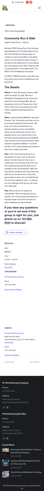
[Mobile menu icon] (39, 8)
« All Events (10, 25)
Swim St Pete (10, 362)
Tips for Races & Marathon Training (26, 472)
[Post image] (5, 451)
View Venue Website (12, 355)
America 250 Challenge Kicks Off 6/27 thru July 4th (25, 462)
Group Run (8, 267)
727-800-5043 (19, 2)
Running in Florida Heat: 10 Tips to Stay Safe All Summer (26, 451)
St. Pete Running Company (14, 276)
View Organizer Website (13, 289)
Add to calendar (16, 232)
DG (22, 488)
